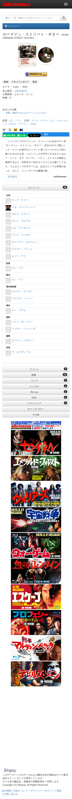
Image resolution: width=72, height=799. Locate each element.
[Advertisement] (36, 729)
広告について (21, 790)
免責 (59, 790)
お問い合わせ (11, 794)
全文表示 (12, 176)
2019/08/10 (21, 91)
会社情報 (6, 790)
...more (32, 123)
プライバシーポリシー (42, 790)
